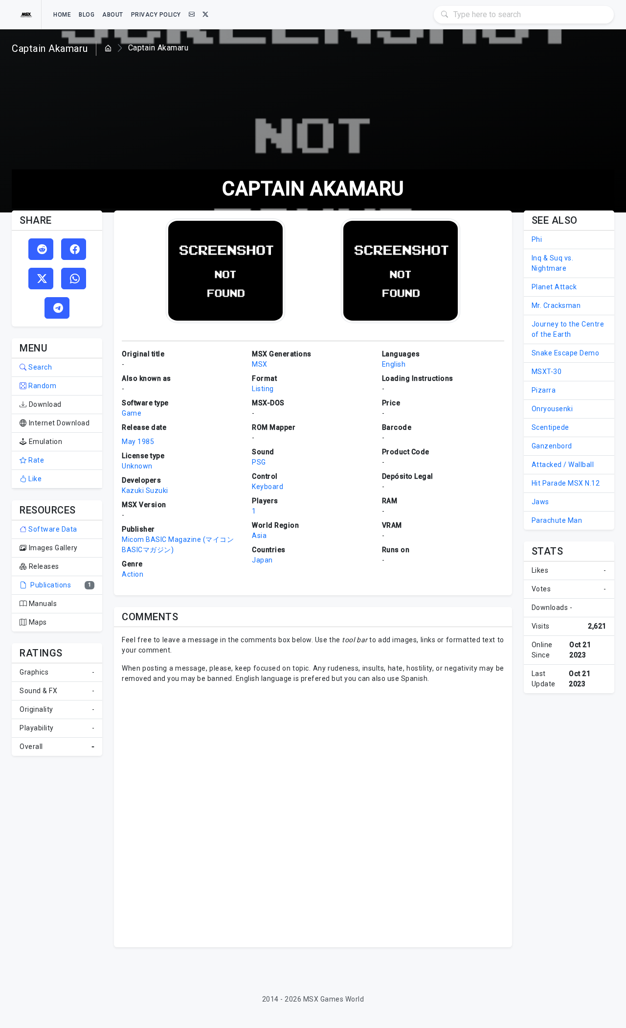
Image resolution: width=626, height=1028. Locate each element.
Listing (263, 389)
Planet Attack (554, 287)
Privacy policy (156, 14)
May (129, 441)
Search (39, 367)
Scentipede (550, 427)
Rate (35, 460)
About (112, 14)
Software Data (52, 529)
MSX (260, 364)
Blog (86, 14)
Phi (537, 239)
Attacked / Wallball (563, 464)
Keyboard (267, 487)
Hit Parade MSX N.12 (566, 483)
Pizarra (544, 390)
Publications (50, 585)
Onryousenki (552, 409)
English (394, 364)
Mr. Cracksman (556, 305)
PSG (259, 462)
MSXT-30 (547, 371)
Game (131, 413)
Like (34, 479)
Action (132, 574)
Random (41, 386)
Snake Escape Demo (566, 353)
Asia (259, 535)
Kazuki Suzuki (145, 490)
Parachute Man (557, 520)
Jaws (540, 502)
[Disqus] (313, 814)
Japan (262, 560)
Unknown (137, 466)
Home (62, 14)
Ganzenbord (552, 446)
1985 (145, 441)
